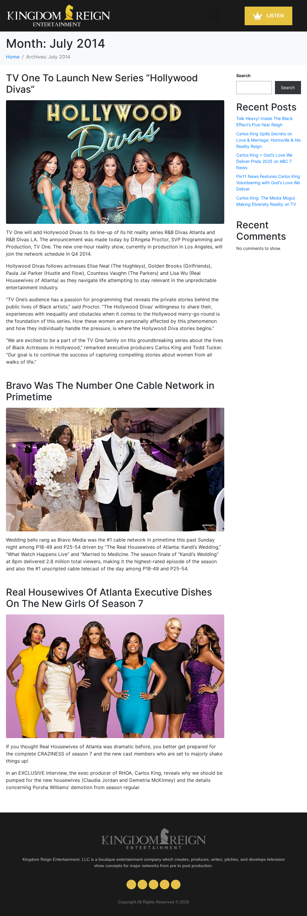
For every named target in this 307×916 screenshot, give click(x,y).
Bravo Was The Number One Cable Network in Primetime (110, 391)
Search (243, 75)
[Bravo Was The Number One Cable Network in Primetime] (115, 469)
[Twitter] (164, 884)
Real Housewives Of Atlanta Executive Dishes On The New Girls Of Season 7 (109, 597)
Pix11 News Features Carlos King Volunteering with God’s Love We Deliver (268, 182)
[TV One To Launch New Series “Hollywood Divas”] (115, 161)
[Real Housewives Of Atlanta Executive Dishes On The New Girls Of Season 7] (115, 676)
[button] (215, 16)
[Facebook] (153, 884)
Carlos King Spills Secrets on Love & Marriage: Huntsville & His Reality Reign (268, 140)
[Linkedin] (175, 884)
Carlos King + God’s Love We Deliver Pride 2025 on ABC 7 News (264, 161)
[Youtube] (131, 884)
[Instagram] (142, 884)
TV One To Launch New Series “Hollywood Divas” (102, 83)
